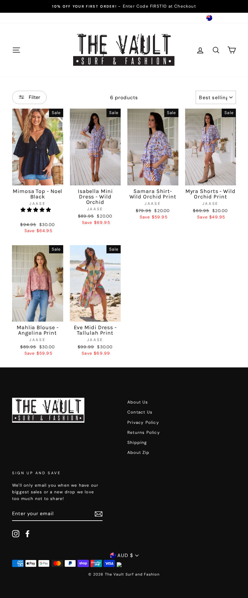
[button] (37, 210)
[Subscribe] (99, 514)
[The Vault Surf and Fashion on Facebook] (27, 533)
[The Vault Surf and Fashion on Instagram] (15, 533)
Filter (34, 97)
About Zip (138, 452)
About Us (41, 17)
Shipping (137, 442)
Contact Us (70, 17)
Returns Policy (143, 432)
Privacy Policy (143, 422)
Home (18, 17)
